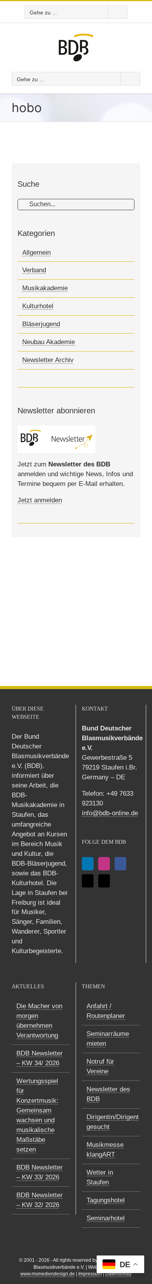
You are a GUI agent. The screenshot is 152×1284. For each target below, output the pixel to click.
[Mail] (88, 881)
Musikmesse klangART (105, 1149)
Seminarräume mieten (108, 1038)
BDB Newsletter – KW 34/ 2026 (39, 1058)
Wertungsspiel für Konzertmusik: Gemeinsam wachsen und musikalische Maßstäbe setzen (37, 1115)
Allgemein (36, 252)
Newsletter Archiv (48, 360)
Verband (34, 270)
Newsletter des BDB (108, 1094)
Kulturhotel (37, 306)
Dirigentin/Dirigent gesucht (111, 1121)
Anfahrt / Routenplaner (106, 1011)
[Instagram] (104, 863)
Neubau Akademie (48, 342)
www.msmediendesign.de (47, 1274)
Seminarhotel (106, 1218)
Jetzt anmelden (40, 500)
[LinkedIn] (88, 863)
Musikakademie (45, 288)
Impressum (90, 1274)
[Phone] (104, 881)
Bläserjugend (41, 324)
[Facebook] (120, 863)
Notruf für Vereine (100, 1066)
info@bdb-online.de (110, 813)
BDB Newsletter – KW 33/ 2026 (39, 1172)
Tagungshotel (106, 1200)
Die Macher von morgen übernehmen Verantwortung (39, 1020)
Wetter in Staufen (100, 1177)
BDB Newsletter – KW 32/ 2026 (39, 1200)
